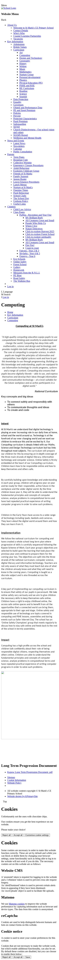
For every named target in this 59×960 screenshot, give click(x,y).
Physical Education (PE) (31, 83)
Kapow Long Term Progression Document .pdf (29, 772)
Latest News (19, 143)
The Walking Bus (21, 281)
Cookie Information (16, 780)
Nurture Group (26, 74)
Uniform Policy (20, 201)
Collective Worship (22, 162)
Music (22, 69)
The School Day (21, 198)
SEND (16, 127)
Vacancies (18, 38)
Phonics (23, 80)
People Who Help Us (35, 223)
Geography (24, 60)
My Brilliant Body (34, 217)
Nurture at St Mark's (23, 187)
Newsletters (19, 146)
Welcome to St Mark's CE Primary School (33, 27)
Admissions (19, 44)
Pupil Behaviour (21, 193)
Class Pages (19, 212)
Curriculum (18, 49)
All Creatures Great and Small (39, 220)
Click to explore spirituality (38, 237)
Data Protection (20, 99)
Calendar (17, 149)
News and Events (15, 140)
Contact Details (20, 30)
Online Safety (19, 261)
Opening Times (20, 190)
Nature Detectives (34, 228)
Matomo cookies (17, 904)
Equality (17, 102)
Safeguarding (19, 124)
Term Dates (18, 157)
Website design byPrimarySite (22, 796)
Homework (18, 270)
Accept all (18, 835)
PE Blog (17, 275)
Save (27, 957)
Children (11, 206)
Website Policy (14, 783)
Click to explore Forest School (39, 234)
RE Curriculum (26, 88)
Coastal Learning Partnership (27, 36)
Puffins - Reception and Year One (35, 215)
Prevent (17, 116)
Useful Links (19, 204)
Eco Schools (19, 259)
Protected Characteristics (25, 118)
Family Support (20, 176)
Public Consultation (22, 151)
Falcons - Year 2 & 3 (29, 250)
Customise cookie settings (37, 835)
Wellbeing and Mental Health (27, 138)
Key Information (15, 41)
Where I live (31, 226)
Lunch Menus (20, 184)
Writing (22, 66)
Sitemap (11, 777)
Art (21, 52)
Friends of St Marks (22, 173)
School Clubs (19, 195)
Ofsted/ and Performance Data (27, 107)
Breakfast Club (20, 160)
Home (10, 312)
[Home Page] (8, 8)
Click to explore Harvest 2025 (39, 231)
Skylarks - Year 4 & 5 (29, 253)
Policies (17, 113)
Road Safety (19, 278)
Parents (10, 154)
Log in (10, 286)
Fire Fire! (29, 245)
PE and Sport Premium (24, 110)
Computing (24, 55)
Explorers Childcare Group (26, 171)
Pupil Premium (20, 121)
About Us (12, 25)
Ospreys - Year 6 (27, 256)
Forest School (19, 264)
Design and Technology (30, 58)
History (22, 63)
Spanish (23, 96)
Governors (18, 105)
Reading (23, 91)
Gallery (16, 267)
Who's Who (19, 33)
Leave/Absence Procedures (26, 182)
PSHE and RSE (27, 85)
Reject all (6, 835)
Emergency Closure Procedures (28, 165)
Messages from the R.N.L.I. (26, 272)
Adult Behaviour (21, 168)
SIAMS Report (20, 135)
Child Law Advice (22, 209)
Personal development (29, 77)
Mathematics (25, 71)
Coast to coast (32, 248)
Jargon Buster (19, 179)
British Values (20, 47)
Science (23, 94)
